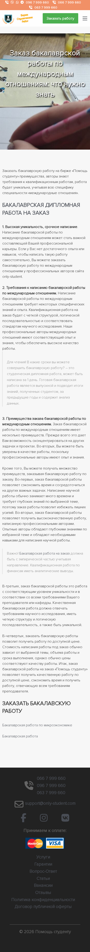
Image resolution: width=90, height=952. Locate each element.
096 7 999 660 (37, 2)
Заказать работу (60, 18)
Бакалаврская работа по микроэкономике (37, 725)
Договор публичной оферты (43, 906)
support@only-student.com (50, 803)
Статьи (43, 878)
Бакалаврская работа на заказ (44, 553)
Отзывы (43, 892)
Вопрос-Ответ (43, 871)
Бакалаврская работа (20, 736)
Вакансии (43, 885)
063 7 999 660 (45, 7)
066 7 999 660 (69, 2)
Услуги (43, 857)
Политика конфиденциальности (43, 899)
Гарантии (43, 864)
